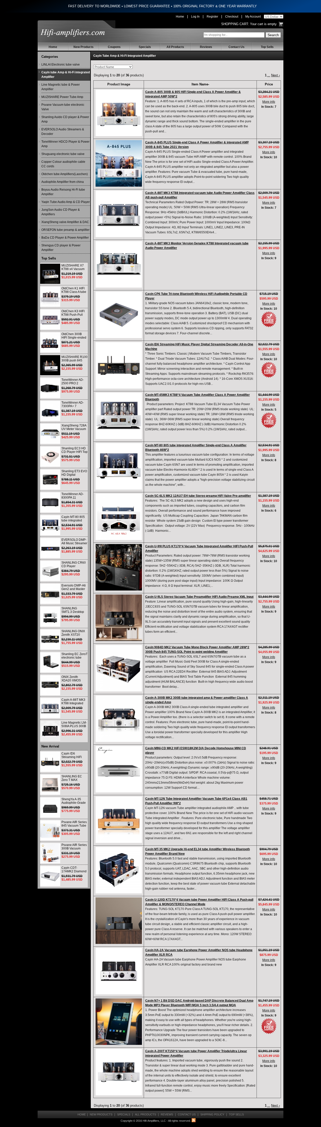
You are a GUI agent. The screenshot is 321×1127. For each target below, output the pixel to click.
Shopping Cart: (235, 24)
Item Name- (200, 84)
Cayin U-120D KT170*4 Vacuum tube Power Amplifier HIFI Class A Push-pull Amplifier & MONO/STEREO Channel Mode (199, 902)
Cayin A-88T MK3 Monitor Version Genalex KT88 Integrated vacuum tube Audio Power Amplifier (197, 246)
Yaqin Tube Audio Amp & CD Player (65, 202)
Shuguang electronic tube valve (63, 154)
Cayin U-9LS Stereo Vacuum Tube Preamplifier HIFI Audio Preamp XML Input (199, 597)
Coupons (114, 47)
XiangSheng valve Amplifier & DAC (65, 222)
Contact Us (236, 47)
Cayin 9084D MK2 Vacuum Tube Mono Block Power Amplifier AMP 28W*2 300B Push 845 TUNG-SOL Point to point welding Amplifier (197, 650)
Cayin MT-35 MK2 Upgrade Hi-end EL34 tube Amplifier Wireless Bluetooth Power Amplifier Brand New (197, 851)
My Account (253, 16)
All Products (175, 47)
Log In (195, 16)
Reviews (206, 47)
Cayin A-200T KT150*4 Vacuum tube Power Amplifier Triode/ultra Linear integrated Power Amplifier (196, 1053)
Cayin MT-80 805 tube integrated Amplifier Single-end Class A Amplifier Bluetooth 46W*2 (196, 448)
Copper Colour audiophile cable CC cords (63, 164)
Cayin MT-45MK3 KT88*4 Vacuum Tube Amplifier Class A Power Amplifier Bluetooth (197, 397)
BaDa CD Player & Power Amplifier (65, 237)
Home (180, 16)
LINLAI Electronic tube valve (60, 64)
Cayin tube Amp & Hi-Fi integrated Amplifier (65, 75)
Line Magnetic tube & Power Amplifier (60, 87)
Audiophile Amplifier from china (62, 182)
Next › (275, 75)
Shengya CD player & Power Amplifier (61, 248)
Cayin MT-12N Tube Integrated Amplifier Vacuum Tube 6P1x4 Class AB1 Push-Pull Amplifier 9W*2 (196, 801)
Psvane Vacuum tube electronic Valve (62, 107)
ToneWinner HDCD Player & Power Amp (65, 144)
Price (269, 84)
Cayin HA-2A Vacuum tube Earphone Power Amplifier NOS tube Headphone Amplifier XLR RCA (199, 952)
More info (268, 101)
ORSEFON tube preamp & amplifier (65, 230)
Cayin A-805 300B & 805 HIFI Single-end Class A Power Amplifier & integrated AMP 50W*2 (193, 94)
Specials (145, 47)
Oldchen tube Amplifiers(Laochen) (64, 174)
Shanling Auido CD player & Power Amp (65, 119)
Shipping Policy (212, 1114)
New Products (83, 47)
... (268, 75)
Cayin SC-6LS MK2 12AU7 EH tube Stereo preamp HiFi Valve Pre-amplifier (198, 496)
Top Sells (267, 47)
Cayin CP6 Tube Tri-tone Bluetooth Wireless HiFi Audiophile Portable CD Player (196, 296)
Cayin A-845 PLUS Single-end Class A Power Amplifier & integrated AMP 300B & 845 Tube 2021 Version (197, 145)
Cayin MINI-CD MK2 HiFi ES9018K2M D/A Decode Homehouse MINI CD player (195, 750)
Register (212, 16)
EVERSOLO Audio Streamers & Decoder (62, 132)
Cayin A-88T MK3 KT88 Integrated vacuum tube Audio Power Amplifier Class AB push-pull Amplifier (200, 195)
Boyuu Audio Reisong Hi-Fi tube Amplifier (63, 192)
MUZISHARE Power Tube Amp (62, 97)
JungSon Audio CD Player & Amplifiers (60, 212)
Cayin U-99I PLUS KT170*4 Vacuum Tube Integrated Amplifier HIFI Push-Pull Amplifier (199, 549)
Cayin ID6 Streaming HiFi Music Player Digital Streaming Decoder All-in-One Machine (199, 347)
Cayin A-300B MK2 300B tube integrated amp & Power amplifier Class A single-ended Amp (196, 700)
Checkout (231, 16)
